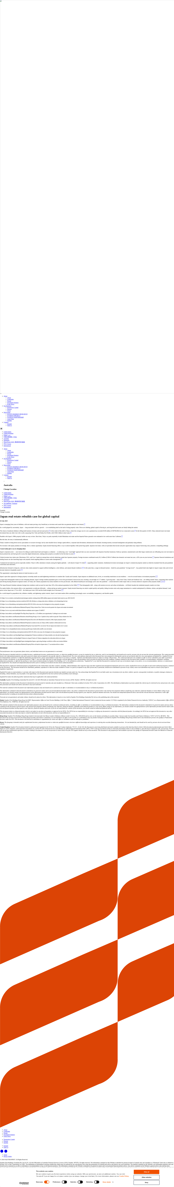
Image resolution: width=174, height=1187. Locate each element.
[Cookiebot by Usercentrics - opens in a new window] (24, 1183)
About (5, 396)
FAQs (9, 463)
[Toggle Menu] (0, 393)
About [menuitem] (9, 398)
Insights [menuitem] (9, 420)
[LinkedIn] (2, 1151)
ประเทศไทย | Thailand (10, 503)
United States (7, 432)
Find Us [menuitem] (9, 425)
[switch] (64, 1182)
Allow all (146, 1172)
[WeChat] (6, 1151)
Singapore (6, 440)
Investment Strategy (13, 455)
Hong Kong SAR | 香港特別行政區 (14, 442)
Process (9, 462)
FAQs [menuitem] (9, 411)
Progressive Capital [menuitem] (12, 407)
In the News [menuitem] (10, 404)
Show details (107, 1182)
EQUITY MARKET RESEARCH (17, 467)
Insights (9, 473)
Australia (6, 438)
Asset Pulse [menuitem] (10, 419)
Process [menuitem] (9, 409)
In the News (10, 457)
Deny (146, 1182)
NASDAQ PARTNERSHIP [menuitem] (15, 417)
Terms (5, 1155)
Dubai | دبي (7, 435)
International (7, 445)
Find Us (9, 478)
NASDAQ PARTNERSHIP (15, 470)
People (9, 453)
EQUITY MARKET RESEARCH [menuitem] (17, 414)
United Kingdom (8, 433)
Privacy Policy (8, 1156)
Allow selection (146, 1177)
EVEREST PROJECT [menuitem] (13, 415)
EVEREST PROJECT (13, 468)
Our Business (7, 406)
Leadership (10, 452)
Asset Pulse (10, 471)
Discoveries (7, 412)
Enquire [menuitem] (9, 424)
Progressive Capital (12, 460)
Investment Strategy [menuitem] (13, 402)
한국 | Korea (7, 444)
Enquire (9, 476)
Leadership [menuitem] (10, 399)
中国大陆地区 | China (10, 437)
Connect (6, 422)
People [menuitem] (9, 401)
